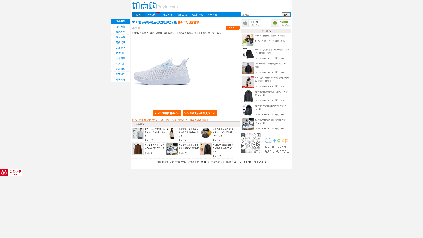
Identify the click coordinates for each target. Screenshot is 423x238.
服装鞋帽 (120, 26)
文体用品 (120, 58)
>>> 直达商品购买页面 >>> (200, 113)
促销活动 (182, 14)
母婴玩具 (120, 42)
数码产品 (120, 31)
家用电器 (120, 47)
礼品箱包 (120, 68)
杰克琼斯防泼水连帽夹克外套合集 (188, 132)
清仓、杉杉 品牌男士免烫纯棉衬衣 (155, 132)
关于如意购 (260, 162)
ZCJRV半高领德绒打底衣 (223, 148)
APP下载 (212, 14)
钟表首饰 (120, 79)
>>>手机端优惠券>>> (166, 113)
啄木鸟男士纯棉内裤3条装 (223, 132)
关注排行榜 (197, 14)
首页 (138, 14)
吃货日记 (167, 14)
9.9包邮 (152, 14)
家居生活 (120, 37)
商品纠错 (136, 27)
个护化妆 (120, 63)
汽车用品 (120, 74)
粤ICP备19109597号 (211, 162)
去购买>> (233, 27)
